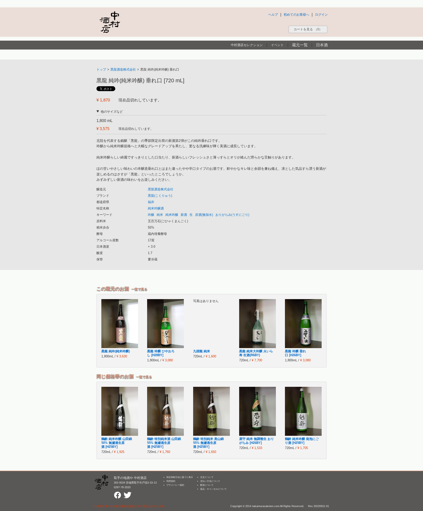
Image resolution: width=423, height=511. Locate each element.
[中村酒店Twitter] (127, 493)
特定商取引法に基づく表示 (179, 477)
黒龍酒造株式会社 (123, 69)
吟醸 (151, 215)
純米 (160, 215)
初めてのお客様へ (296, 14)
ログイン (321, 14)
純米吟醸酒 (156, 208)
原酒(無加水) (204, 215)
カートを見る (308, 29)
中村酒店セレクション (247, 45)
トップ (101, 69)
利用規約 (170, 481)
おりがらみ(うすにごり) (232, 215)
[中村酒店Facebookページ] (117, 493)
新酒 (184, 215)
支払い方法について (210, 481)
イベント (277, 45)
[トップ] (109, 22)
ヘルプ (273, 14)
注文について (206, 477)
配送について (206, 485)
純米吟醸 (171, 215)
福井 (151, 202)
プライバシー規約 (175, 485)
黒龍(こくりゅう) (160, 195)
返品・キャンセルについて (213, 489)
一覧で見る (139, 289)
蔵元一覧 (300, 45)
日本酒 (322, 45)
